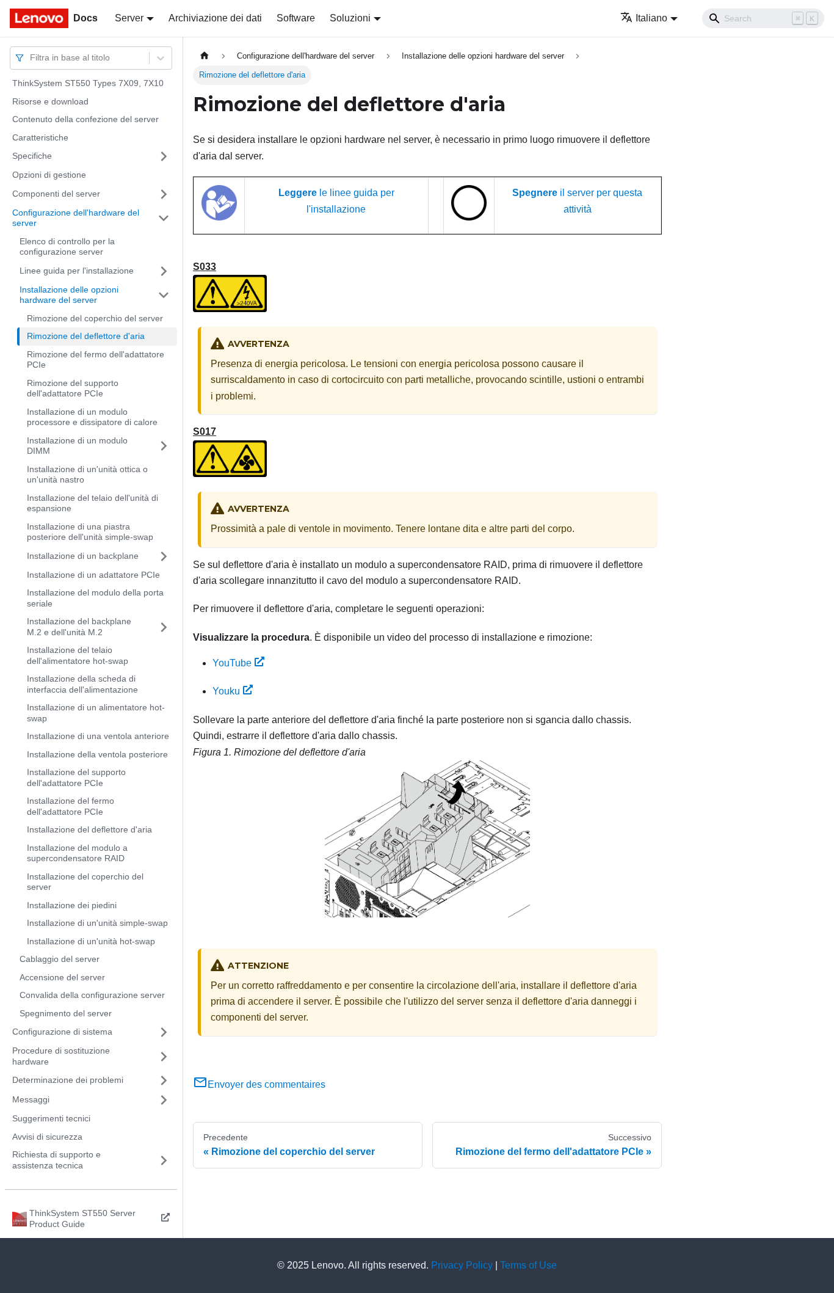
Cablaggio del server (60, 959)
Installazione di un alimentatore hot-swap (96, 712)
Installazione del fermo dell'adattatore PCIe (70, 806)
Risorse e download (50, 101)
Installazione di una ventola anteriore (98, 736)
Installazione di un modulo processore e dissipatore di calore (92, 417)
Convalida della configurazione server (92, 995)
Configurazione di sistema (62, 1031)
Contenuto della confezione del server (85, 119)
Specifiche (32, 156)
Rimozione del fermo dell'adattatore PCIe (95, 359)
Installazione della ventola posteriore (97, 754)
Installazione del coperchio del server (85, 882)
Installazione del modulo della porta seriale (95, 598)
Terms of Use (528, 1265)
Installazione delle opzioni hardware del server (69, 295)
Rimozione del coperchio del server (95, 318)
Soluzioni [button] (350, 18)
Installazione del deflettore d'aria (89, 829)
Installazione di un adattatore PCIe (93, 575)
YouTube (232, 663)
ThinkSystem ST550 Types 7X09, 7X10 (88, 83)
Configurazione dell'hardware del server (75, 218)
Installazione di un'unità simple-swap (97, 923)
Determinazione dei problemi (67, 1080)
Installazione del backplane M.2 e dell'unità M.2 (79, 626)
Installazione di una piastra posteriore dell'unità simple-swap (90, 532)
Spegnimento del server (66, 1013)
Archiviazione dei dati (215, 18)
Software (296, 18)
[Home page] (204, 55)
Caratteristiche (40, 137)
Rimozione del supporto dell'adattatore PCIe (72, 388)
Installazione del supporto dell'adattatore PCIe (76, 777)
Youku (226, 691)
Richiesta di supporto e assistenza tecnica (56, 1159)
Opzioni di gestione (49, 175)
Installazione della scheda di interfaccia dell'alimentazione (82, 684)
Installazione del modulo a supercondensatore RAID (77, 853)
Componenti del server (56, 194)
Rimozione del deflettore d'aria (86, 336)
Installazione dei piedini (72, 905)
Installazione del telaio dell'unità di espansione (92, 503)
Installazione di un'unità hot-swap (91, 941)
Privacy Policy (462, 1265)
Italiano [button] (651, 18)
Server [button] (129, 18)
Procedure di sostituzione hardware (61, 1056)
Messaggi (30, 1099)
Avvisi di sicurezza (47, 1137)
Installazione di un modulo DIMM (77, 445)
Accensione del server (62, 977)
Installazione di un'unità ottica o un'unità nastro (87, 474)
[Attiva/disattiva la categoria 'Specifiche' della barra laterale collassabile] (163, 156)
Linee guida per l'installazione (77, 270)
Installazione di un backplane (83, 556)
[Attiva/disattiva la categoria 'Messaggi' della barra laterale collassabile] (163, 1100)
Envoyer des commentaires (266, 1084)
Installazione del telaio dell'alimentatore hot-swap (77, 655)
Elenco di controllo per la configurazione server (67, 246)
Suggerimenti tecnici (51, 1118)
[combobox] (31, 58)
